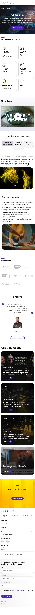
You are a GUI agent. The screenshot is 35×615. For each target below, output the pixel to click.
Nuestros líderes (17, 338)
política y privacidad (17, 590)
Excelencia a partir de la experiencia (18, 145)
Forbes (5, 386)
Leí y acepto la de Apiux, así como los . (17, 591)
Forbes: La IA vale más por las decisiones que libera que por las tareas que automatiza (16, 404)
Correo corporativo (6, 582)
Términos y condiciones (7, 554)
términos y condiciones (9, 592)
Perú (6, 515)
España (19, 515)
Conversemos (17, 28)
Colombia (13, 515)
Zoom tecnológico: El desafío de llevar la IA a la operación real (16, 467)
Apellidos (3, 575)
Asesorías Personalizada (7, 143)
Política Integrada (18, 554)
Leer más (6, 378)
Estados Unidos (27, 515)
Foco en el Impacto (28, 144)
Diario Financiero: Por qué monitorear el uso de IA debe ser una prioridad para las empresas (16, 436)
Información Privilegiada (10, 354)
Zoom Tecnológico (8, 450)
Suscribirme (6, 596)
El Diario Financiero (9, 418)
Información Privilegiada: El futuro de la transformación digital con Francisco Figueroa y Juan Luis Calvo (17, 373)
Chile (2, 515)
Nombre (3, 567)
